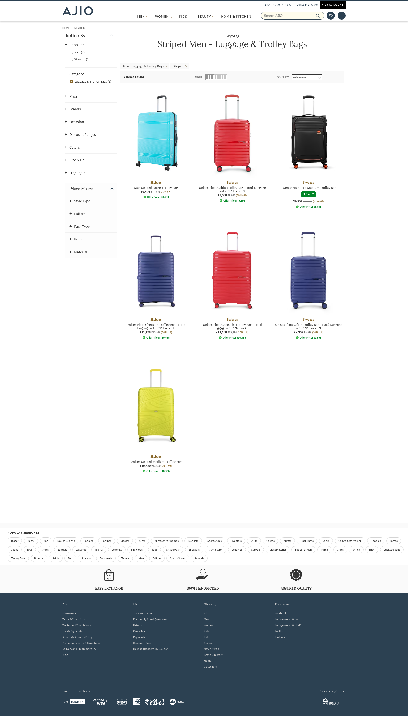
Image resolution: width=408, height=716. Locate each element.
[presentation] (238, 294)
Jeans (14, 549)
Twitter (279, 631)
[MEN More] (147, 16)
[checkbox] (90, 52)
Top (70, 558)
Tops (154, 549)
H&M (372, 549)
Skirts (55, 558)
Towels (125, 558)
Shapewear (173, 549)
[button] (331, 16)
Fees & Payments (72, 631)
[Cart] (342, 16)
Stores (208, 643)
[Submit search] (320, 16)
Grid (198, 77)
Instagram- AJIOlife (286, 619)
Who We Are (69, 613)
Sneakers (194, 549)
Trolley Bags (18, 558)
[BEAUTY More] (214, 16)
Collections (210, 666)
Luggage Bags (392, 549)
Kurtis (141, 541)
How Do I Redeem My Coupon (151, 649)
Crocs (340, 549)
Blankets (193, 541)
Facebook (281, 613)
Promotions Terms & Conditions (81, 643)
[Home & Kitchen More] (254, 16)
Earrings (106, 541)
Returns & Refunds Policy (77, 637)
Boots (30, 541)
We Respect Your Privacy (76, 625)
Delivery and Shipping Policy (79, 649)
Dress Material (277, 549)
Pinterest (280, 637)
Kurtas (287, 541)
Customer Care (307, 4)
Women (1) (81, 59)
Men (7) (79, 52)
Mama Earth (215, 549)
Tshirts (99, 549)
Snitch (356, 549)
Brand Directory (213, 654)
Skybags (80, 27)
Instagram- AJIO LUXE (288, 625)
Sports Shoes (178, 558)
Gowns (270, 541)
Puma (324, 549)
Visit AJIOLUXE (332, 4)
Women (208, 625)
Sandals (62, 549)
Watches (81, 549)
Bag (45, 541)
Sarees (394, 541)
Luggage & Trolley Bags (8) (92, 81)
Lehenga (117, 549)
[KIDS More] (190, 16)
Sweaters (236, 541)
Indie (207, 637)
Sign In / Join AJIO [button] (278, 4)
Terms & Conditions (73, 619)
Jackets (88, 541)
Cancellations (141, 631)
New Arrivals (211, 649)
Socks (326, 541)
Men (206, 619)
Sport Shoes (214, 541)
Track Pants (307, 541)
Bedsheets (106, 558)
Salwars (255, 549)
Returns (138, 625)
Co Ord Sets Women (350, 541)
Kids (206, 631)
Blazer (14, 541)
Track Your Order (143, 613)
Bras (29, 549)
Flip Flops (137, 549)
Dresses (124, 541)
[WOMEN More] (171, 16)
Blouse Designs (66, 541)
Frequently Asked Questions (150, 619)
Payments (139, 637)
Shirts (254, 541)
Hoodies (376, 541)
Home (66, 27)
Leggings (237, 549)
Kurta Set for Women (166, 541)
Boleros (38, 558)
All (205, 613)
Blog (65, 654)
